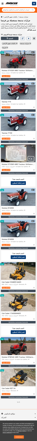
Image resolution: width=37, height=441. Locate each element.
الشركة (3, 417)
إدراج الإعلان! (34, 3)
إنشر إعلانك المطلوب (18, 183)
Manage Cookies (22, 430)
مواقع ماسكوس (9, 414)
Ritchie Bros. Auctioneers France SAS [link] (18, 79)
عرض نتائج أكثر (31, 30)
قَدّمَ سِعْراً (5, 76)
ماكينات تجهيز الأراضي (10, 17)
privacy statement (7, 432)
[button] (9, 38)
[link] (18, 59)
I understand (19, 437)
